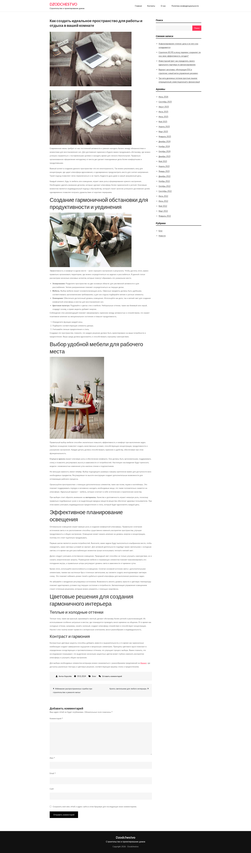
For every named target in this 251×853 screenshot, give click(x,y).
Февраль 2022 (165, 216)
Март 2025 (163, 131)
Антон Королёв (65, 676)
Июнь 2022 (163, 201)
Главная (138, 6)
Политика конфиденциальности (185, 6)
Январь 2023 (164, 171)
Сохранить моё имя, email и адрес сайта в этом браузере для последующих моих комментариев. (95, 807)
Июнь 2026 (163, 97)
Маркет (143, 663)
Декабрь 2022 (164, 176)
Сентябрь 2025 (165, 102)
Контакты (151, 6)
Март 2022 (163, 211)
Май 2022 (163, 206)
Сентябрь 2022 (165, 191)
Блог (94, 676)
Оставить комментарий (112, 676)
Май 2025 (163, 121)
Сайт (52, 789)
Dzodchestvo (63, 4)
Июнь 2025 (163, 116)
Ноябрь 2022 (164, 181)
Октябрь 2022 (164, 186)
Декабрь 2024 (164, 141)
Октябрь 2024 (164, 151)
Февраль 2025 (165, 136)
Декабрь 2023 (164, 156)
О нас (163, 6)
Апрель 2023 (164, 166)
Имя (52, 758)
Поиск (159, 20)
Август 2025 (164, 106)
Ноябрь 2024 (164, 146)
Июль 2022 (163, 196)
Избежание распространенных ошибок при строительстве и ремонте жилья (72, 690)
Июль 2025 (163, 111)
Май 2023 (163, 161)
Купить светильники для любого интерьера (128, 688)
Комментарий (56, 718)
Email (53, 773)
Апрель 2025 (164, 126)
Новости (162, 236)
